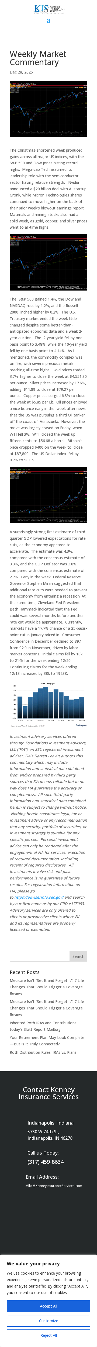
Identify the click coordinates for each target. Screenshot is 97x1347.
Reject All (48, 1335)
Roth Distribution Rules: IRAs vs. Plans (43, 1052)
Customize (48, 1320)
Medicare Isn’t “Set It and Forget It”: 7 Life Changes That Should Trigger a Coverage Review (47, 987)
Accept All (48, 1306)
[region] (48, 1301)
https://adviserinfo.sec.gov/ (38, 897)
